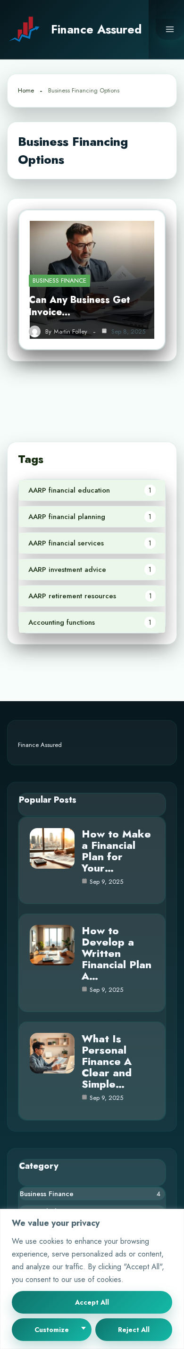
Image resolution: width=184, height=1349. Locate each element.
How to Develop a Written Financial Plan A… (116, 953)
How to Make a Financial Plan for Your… (116, 850)
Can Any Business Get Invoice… (79, 306)
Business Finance (59, 280)
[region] (92, 1279)
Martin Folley (70, 331)
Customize (51, 1329)
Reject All (134, 1329)
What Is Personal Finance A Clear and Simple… (107, 1061)
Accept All (92, 1302)
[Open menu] (170, 29)
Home (26, 90)
